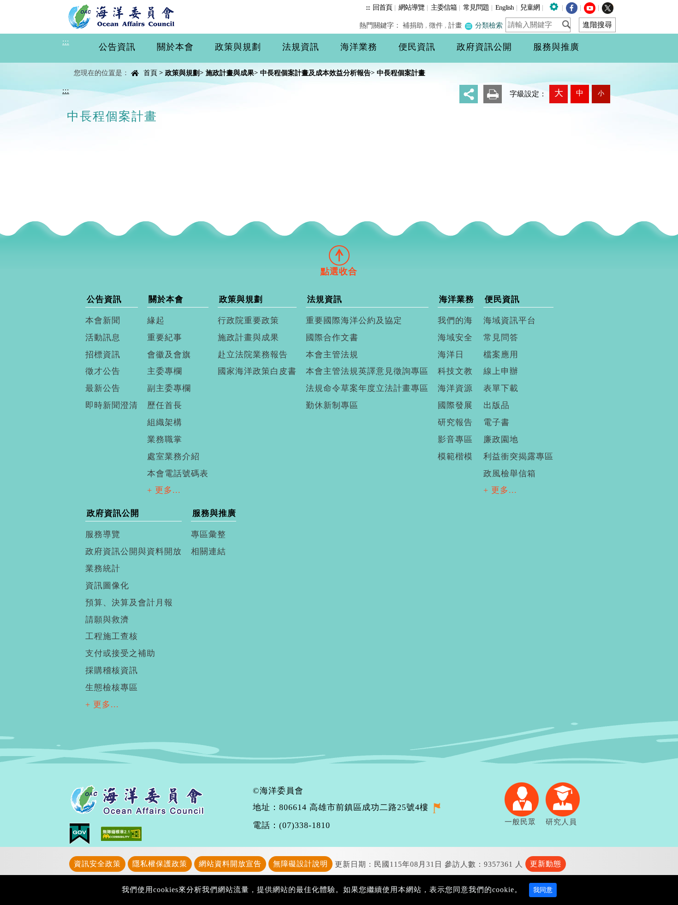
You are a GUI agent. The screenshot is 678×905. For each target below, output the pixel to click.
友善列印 (492, 94)
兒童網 (530, 7)
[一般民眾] (525, 798)
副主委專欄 (169, 388)
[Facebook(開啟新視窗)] (571, 7)
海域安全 (455, 337)
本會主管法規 (332, 354)
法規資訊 (324, 299)
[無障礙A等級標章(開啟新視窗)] (121, 833)
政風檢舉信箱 (509, 473)
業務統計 (102, 568)
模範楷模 (455, 456)
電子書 (496, 422)
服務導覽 (102, 534)
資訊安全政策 (97, 864)
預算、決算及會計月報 (129, 602)
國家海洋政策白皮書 (257, 371)
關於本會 (166, 299)
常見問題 (476, 7)
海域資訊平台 (509, 320)
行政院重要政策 (248, 320)
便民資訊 (502, 299)
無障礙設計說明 (300, 864)
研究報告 (455, 422)
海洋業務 (456, 299)
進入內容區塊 (23, 5)
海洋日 (451, 354)
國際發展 (455, 405)
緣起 (156, 320)
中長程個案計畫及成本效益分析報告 (315, 73)
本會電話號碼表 (177, 473)
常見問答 (500, 337)
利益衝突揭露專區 (518, 456)
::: (368, 7)
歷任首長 (164, 405)
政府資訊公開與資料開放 (133, 551)
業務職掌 (164, 439)
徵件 (436, 25)
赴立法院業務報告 (253, 354)
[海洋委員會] (123, 16)
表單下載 (500, 388)
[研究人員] (566, 798)
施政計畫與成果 (230, 73)
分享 (468, 94)
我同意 (543, 890)
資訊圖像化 (107, 585)
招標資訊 (102, 354)
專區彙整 (208, 534)
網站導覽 (411, 7)
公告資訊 (104, 299)
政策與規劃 (182, 73)
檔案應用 (500, 354)
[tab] (339, 255)
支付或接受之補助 (120, 653)
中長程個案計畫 (401, 73)
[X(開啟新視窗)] (607, 7)
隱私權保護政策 (159, 864)
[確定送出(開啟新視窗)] (569, 24)
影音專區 (455, 439)
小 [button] (601, 93)
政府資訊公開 (113, 513)
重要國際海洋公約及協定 (354, 320)
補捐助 (413, 25)
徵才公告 (102, 371)
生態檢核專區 (111, 687)
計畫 (455, 25)
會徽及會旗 (169, 354)
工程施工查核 (111, 636)
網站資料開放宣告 (230, 864)
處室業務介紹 (173, 456)
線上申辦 (500, 371)
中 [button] (579, 93)
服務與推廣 (214, 513)
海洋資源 (455, 388)
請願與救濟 (107, 619)
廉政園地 (500, 439)
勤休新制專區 (332, 405)
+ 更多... (164, 490)
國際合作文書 (332, 337)
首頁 (150, 73)
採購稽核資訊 (111, 670)
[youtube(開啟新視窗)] (589, 7)
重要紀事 (164, 337)
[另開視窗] (436, 807)
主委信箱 (444, 7)
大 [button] (558, 93)
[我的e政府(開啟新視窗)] (85, 833)
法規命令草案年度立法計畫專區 (367, 388)
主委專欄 (164, 371)
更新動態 (545, 864)
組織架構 (164, 422)
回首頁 (382, 7)
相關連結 (208, 551)
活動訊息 (102, 337)
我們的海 (455, 320)
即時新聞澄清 (111, 405)
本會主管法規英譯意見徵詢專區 (367, 371)
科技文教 (455, 371)
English (504, 7)
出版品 (496, 405)
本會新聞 (102, 320)
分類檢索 (488, 25)
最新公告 (102, 388)
